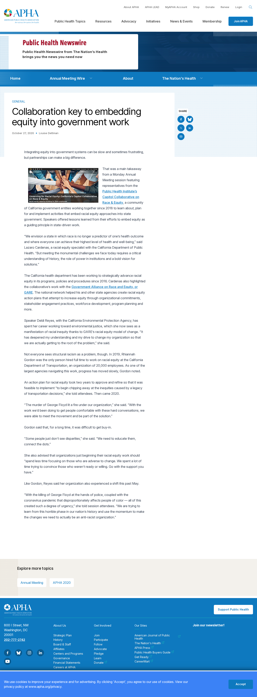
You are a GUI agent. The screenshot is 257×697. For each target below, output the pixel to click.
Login (238, 7)
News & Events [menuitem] (181, 21)
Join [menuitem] (97, 635)
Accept (241, 684)
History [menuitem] (58, 639)
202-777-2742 (14, 640)
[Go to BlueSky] (189, 119)
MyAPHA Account (176, 7)
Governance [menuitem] (61, 658)
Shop (196, 7)
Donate (210, 7)
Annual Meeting (31, 583)
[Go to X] (181, 127)
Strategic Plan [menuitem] (62, 635)
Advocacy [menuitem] (128, 21)
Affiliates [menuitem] (58, 649)
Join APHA (241, 21)
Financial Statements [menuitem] (66, 662)
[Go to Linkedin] (189, 127)
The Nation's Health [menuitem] (148, 643)
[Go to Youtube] (7, 661)
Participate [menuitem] (101, 639)
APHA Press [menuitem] (142, 647)
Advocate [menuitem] (100, 649)
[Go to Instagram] (29, 652)
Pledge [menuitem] (99, 653)
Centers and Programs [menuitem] (68, 653)
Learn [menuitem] (97, 658)
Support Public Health (233, 609)
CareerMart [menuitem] (142, 661)
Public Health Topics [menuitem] (70, 21)
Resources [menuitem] (103, 21)
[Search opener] (250, 7)
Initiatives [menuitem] (153, 21)
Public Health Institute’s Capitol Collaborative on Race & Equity (120, 197)
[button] (91, 78)
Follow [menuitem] (98, 644)
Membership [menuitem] (212, 21)
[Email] (181, 136)
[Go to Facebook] (181, 119)
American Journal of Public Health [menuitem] (152, 637)
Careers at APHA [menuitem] (64, 667)
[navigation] (15, 78)
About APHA (131, 7)
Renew (225, 7)
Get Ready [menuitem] (142, 657)
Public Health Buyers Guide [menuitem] (152, 652)
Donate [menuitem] (99, 662)
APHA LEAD (152, 7)
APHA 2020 (62, 583)
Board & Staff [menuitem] (62, 644)
